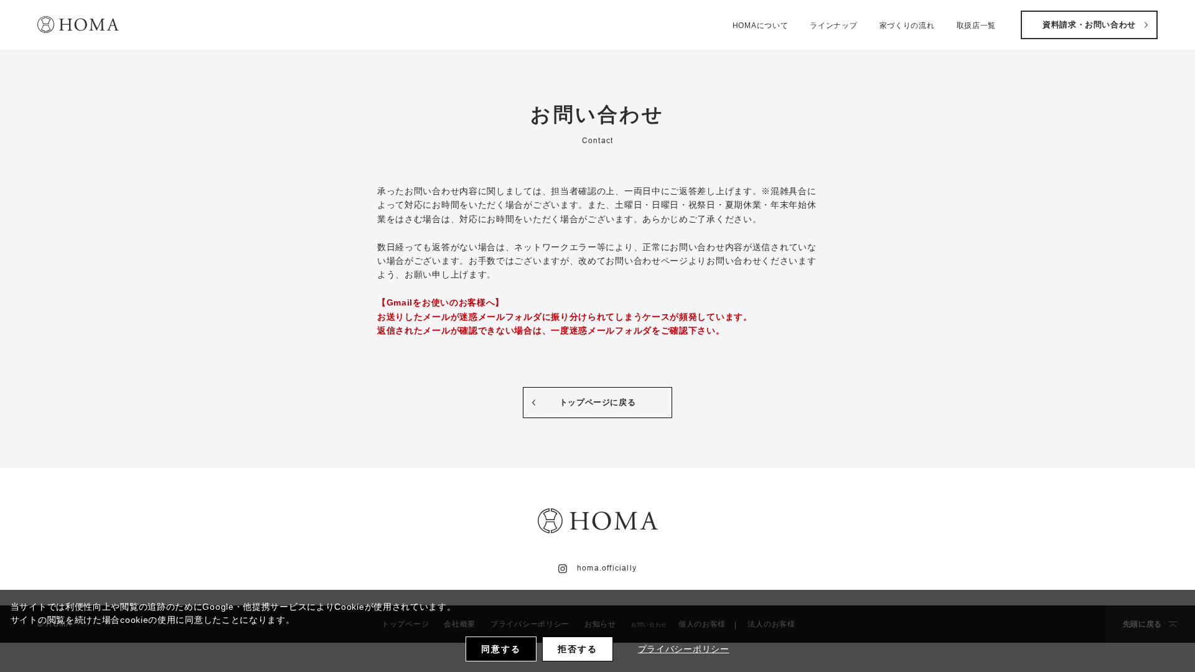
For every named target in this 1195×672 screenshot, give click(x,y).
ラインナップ (833, 25)
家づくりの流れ (907, 25)
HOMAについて (761, 25)
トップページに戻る (598, 402)
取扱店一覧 (976, 25)
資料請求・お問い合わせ (1089, 24)
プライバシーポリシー (683, 649)
